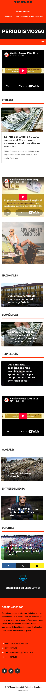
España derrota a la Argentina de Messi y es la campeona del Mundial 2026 (23, 549)
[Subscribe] (37, 565)
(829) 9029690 (11, 648)
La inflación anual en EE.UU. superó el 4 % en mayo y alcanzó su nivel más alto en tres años (22, 141)
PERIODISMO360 (23, 31)
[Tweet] (23, 565)
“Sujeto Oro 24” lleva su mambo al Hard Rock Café (23, 17)
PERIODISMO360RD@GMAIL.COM (19, 652)
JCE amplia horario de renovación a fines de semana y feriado (21, 299)
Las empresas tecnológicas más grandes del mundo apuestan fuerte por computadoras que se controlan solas (21, 372)
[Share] (9, 565)
